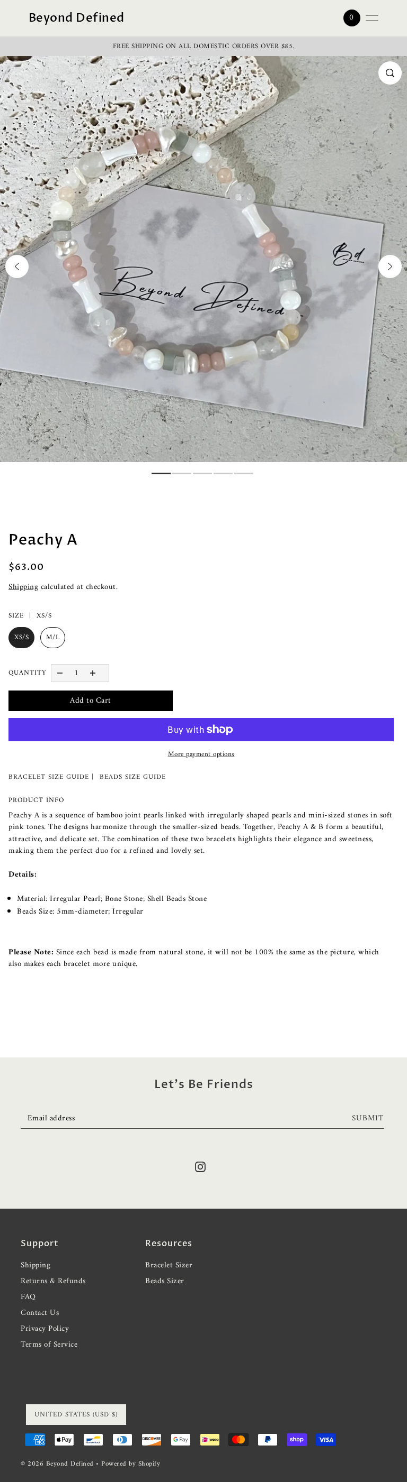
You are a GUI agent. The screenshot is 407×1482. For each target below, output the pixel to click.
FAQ (28, 1297)
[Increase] (93, 673)
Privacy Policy (45, 1329)
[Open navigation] (372, 18)
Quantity (27, 673)
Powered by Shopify (130, 1464)
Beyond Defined (77, 18)
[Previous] (17, 266)
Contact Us (40, 1313)
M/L (53, 637)
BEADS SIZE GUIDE (133, 777)
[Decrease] (59, 673)
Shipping (23, 587)
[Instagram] (200, 1167)
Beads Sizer (164, 1281)
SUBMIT (368, 1118)
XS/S (21, 637)
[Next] (390, 266)
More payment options (201, 754)
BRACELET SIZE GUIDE (48, 777)
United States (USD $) (76, 1415)
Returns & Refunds (53, 1281)
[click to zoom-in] (390, 73)
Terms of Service (49, 1345)
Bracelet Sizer (168, 1265)
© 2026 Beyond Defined (58, 1464)
